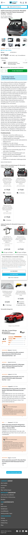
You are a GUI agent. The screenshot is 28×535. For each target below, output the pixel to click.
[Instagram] (20, 531)
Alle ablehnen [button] (13, 271)
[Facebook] (17, 531)
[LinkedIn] (23, 531)
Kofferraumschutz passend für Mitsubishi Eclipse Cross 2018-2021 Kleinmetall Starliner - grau (7, 208)
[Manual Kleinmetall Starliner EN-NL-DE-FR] (3, 40)
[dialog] (14, 267)
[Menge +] (6, 70)
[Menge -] (2, 70)
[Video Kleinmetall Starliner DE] (10, 40)
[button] (14, 277)
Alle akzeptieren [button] (14, 274)
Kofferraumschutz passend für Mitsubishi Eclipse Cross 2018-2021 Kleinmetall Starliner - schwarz (21, 181)
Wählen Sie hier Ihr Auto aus (15, 6)
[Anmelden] (23, 2)
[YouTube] (26, 531)
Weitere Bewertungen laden (14, 472)
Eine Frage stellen (6, 50)
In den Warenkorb (17, 70)
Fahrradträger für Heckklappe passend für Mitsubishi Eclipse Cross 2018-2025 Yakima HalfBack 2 (7, 239)
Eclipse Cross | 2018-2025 (14, 325)
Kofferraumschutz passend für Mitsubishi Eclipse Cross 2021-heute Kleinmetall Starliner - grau (7, 181)
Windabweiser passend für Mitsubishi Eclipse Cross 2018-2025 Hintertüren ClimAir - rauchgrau (7, 294)
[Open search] (21, 3)
